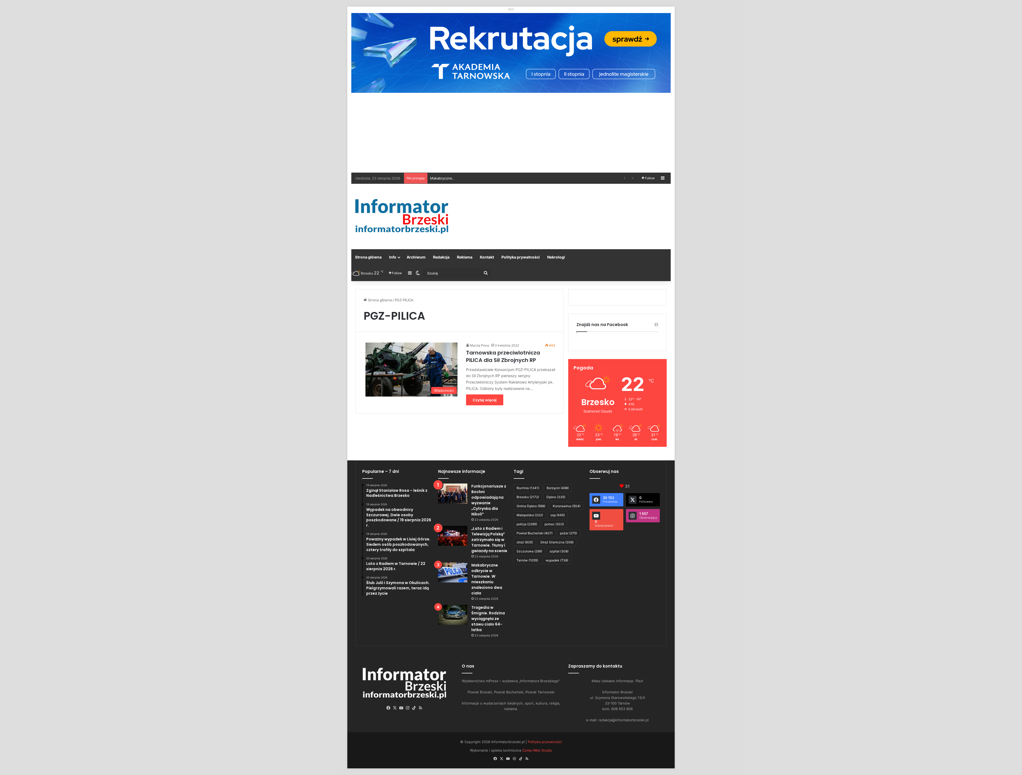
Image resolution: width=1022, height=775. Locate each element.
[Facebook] (388, 708)
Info (392, 257)
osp (557, 515)
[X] (395, 708)
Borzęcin (558, 488)
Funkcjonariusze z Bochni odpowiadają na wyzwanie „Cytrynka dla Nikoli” (488, 500)
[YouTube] (401, 708)
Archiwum (416, 257)
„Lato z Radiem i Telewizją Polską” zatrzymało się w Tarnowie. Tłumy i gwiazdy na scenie (489, 539)
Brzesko (528, 497)
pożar (568, 533)
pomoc (554, 524)
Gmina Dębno (531, 506)
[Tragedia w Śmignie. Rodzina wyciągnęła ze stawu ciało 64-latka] (452, 615)
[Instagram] (408, 708)
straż (525, 542)
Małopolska (530, 515)
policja (527, 524)
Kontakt (487, 257)
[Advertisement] (511, 132)
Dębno (555, 497)
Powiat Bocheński (535, 533)
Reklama (464, 257)
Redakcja (441, 257)
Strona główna (368, 257)
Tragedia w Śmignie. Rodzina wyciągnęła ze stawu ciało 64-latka (488, 618)
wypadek (557, 560)
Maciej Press (479, 345)
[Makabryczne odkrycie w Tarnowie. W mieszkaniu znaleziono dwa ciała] (452, 572)
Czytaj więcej (485, 400)
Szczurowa (529, 551)
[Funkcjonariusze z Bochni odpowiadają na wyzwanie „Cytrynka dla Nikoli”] (452, 493)
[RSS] (420, 708)
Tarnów (527, 560)
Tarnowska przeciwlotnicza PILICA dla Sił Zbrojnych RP (503, 356)
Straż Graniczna (557, 542)
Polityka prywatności (520, 257)
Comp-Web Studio (537, 750)
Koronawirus (566, 506)
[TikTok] (414, 708)
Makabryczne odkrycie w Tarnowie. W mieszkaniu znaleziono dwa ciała (488, 178)
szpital (559, 551)
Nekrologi (556, 257)
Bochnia (528, 488)
